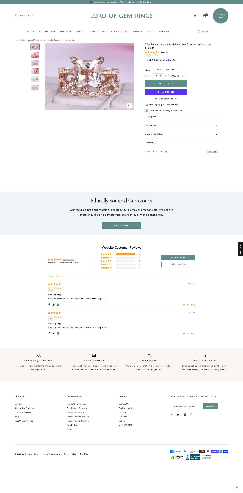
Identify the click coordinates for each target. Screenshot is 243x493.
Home (30, 31)
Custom (81, 31)
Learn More (121, 225)
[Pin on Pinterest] (157, 152)
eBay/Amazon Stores (24, 420)
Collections (119, 31)
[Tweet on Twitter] (161, 152)
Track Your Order (126, 408)
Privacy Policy (70, 453)
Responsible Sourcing (24, 408)
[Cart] (204, 15)
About (151, 31)
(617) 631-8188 (125, 425)
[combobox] (209, 31)
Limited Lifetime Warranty (78, 416)
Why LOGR (150, 126)
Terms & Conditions (51, 453)
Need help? (212, 151)
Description (151, 117)
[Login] (195, 15)
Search (122, 420)
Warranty (149, 143)
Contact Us (124, 404)
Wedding (65, 31)
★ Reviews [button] (240, 249)
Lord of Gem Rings (30, 453)
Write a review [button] (178, 257)
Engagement (47, 31)
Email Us (122, 412)
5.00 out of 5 (68, 259)
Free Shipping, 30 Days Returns (163, 104)
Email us (186, 365)
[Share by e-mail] (166, 152)
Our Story (19, 404)
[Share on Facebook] (153, 152)
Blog (17, 416)
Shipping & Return (154, 134)
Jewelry (137, 31)
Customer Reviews (23, 412)
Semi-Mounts (98, 31)
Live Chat (123, 416)
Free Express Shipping (77, 408)
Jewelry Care (72, 425)
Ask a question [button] (178, 264)
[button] (151, 52)
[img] (54, 284)
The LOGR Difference (76, 404)
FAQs (69, 429)
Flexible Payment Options (78, 420)
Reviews (164, 31)
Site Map (84, 453)
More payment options (166, 98)
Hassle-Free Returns (76, 412)
